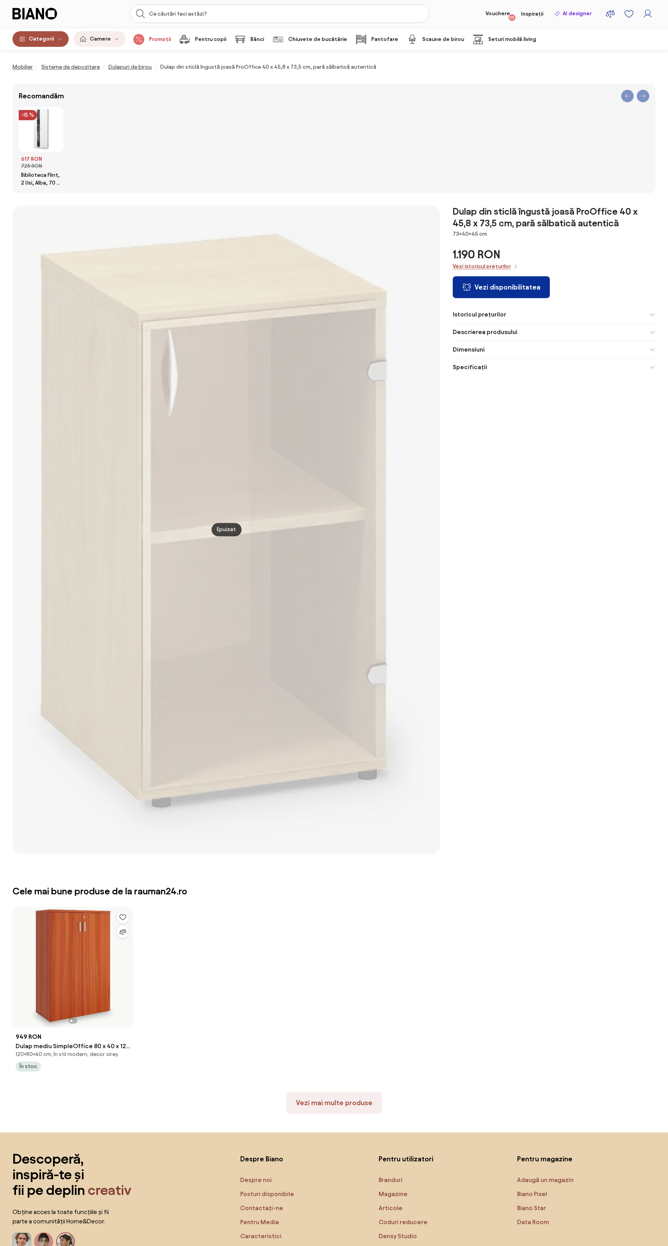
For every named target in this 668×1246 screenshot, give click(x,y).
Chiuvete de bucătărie (317, 39)
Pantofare (384, 39)
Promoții (160, 39)
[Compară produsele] (610, 13)
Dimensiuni (469, 349)
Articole (390, 1208)
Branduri (390, 1180)
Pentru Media (259, 1222)
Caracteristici (261, 1236)
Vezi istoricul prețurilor (482, 266)
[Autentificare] (648, 13)
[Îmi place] (123, 917)
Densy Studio (398, 1236)
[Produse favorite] (629, 13)
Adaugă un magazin (545, 1180)
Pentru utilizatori (406, 1158)
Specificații (470, 367)
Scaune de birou (443, 39)
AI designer (577, 13)
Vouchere (500, 15)
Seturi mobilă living (512, 39)
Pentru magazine (544, 1158)
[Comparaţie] (123, 932)
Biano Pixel (532, 1194)
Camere (100, 39)
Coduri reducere (403, 1222)
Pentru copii (210, 39)
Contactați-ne (261, 1208)
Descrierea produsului (485, 332)
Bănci (257, 39)
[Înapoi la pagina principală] (45, 13)
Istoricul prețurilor (479, 314)
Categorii (41, 39)
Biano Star (531, 1208)
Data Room (533, 1222)
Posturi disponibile (267, 1194)
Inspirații (532, 14)
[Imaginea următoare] (126, 964)
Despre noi (256, 1180)
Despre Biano (261, 1158)
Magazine (393, 1194)
